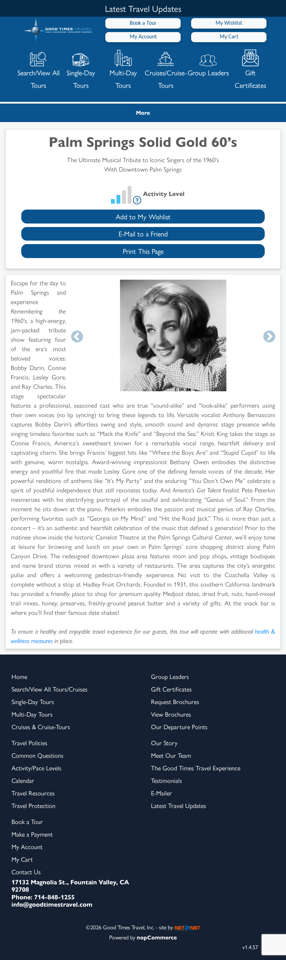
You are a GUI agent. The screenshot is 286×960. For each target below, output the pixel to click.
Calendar (23, 780)
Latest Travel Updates (178, 805)
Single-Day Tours (81, 78)
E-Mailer (161, 792)
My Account (143, 37)
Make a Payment (32, 834)
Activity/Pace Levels (36, 767)
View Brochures (171, 714)
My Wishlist (229, 23)
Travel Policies (29, 742)
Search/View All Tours (38, 78)
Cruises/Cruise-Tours (166, 78)
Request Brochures (175, 701)
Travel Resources (33, 792)
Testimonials (166, 780)
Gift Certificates (250, 78)
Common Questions (37, 755)
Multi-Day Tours (123, 78)
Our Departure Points (179, 726)
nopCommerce (157, 937)
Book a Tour (143, 23)
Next (269, 337)
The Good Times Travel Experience (195, 767)
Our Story (164, 742)
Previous (77, 337)
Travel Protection (33, 805)
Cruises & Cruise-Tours (41, 726)
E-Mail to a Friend (143, 233)
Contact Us (26, 871)
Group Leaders (208, 72)
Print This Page (143, 251)
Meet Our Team (171, 755)
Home (19, 676)
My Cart (229, 37)
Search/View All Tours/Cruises (50, 689)
